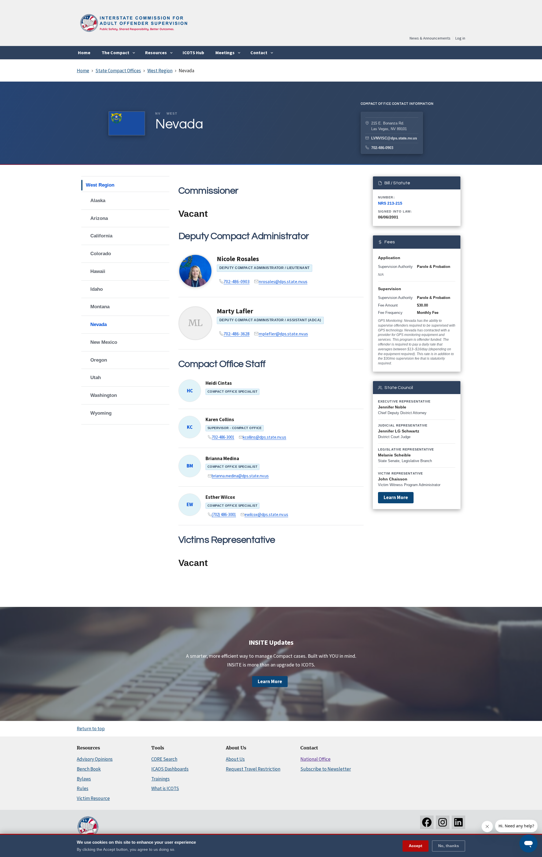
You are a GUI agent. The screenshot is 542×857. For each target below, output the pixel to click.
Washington (103, 395)
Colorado (100, 253)
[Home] (133, 34)
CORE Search (164, 759)
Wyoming (101, 413)
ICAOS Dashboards (170, 769)
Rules (82, 788)
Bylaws (84, 779)
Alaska (97, 200)
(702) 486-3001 (224, 514)
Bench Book (89, 769)
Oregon (98, 360)
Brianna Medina (222, 458)
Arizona (99, 218)
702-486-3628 (237, 333)
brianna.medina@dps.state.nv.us (240, 475)
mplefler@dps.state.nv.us (283, 333)
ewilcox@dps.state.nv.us (266, 514)
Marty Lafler (235, 311)
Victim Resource (93, 798)
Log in (460, 38)
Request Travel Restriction (253, 769)
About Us (235, 759)
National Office (315, 759)
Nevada (98, 324)
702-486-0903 (382, 148)
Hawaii (97, 271)
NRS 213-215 (390, 203)
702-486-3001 (223, 437)
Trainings (160, 779)
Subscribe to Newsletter (325, 769)
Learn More (396, 497)
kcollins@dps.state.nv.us (264, 437)
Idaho (96, 289)
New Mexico (103, 342)
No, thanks (448, 845)
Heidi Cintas (219, 383)
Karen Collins (220, 419)
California (101, 236)
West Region (100, 185)
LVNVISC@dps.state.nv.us (394, 138)
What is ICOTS (165, 788)
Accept (415, 845)
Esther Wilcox (220, 497)
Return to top (91, 728)
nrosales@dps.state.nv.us (283, 281)
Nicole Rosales (238, 259)
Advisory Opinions (95, 759)
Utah (95, 377)
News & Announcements (430, 38)
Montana (100, 306)
